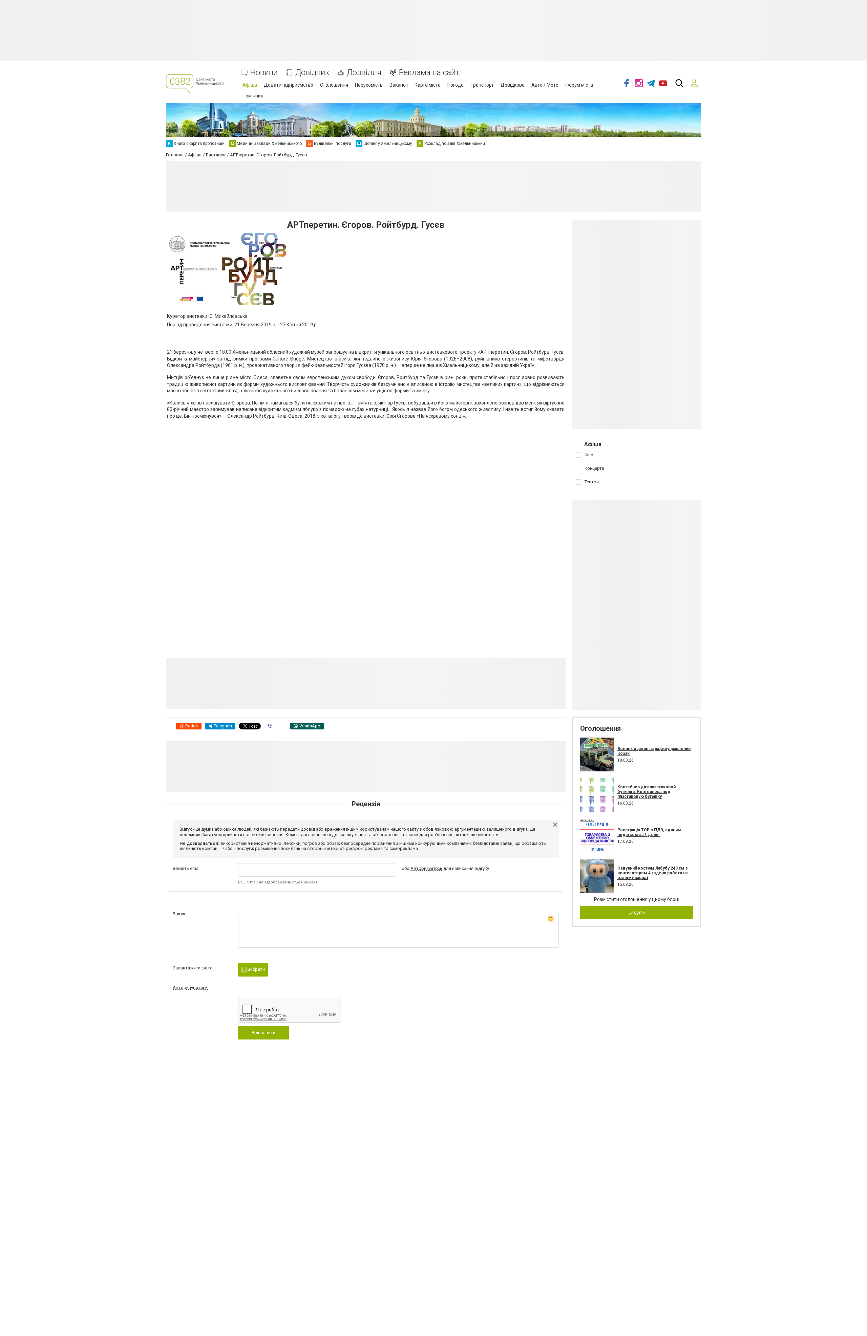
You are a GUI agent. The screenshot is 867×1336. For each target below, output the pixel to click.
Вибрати (256, 969)
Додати (637, 912)
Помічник (252, 95)
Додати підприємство (288, 85)
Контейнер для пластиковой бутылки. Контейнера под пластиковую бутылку (646, 792)
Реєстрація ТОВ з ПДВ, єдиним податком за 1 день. (649, 832)
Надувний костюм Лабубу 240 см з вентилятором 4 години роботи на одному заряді (652, 873)
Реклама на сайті (430, 72)
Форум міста (579, 85)
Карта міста (428, 85)
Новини (264, 72)
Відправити (263, 1032)
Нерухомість (369, 85)
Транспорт (482, 85)
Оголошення (334, 85)
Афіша (249, 85)
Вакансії (398, 85)
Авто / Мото (544, 85)
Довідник (312, 72)
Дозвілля (364, 72)
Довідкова (513, 85)
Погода (455, 85)
